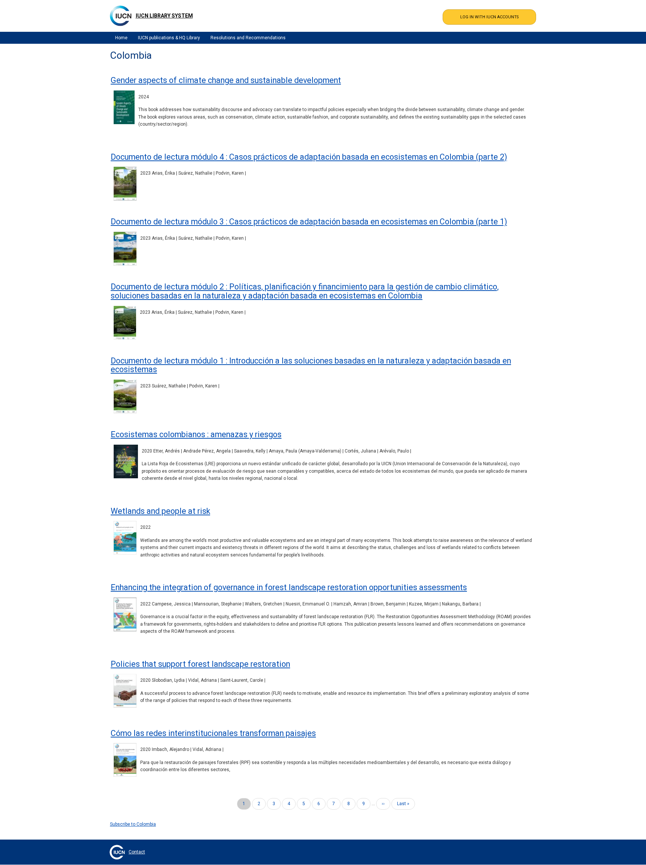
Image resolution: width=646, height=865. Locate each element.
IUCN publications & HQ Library (169, 37)
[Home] (121, 15)
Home (121, 37)
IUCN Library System (164, 16)
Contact (137, 852)
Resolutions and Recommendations (248, 37)
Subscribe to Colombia (133, 824)
